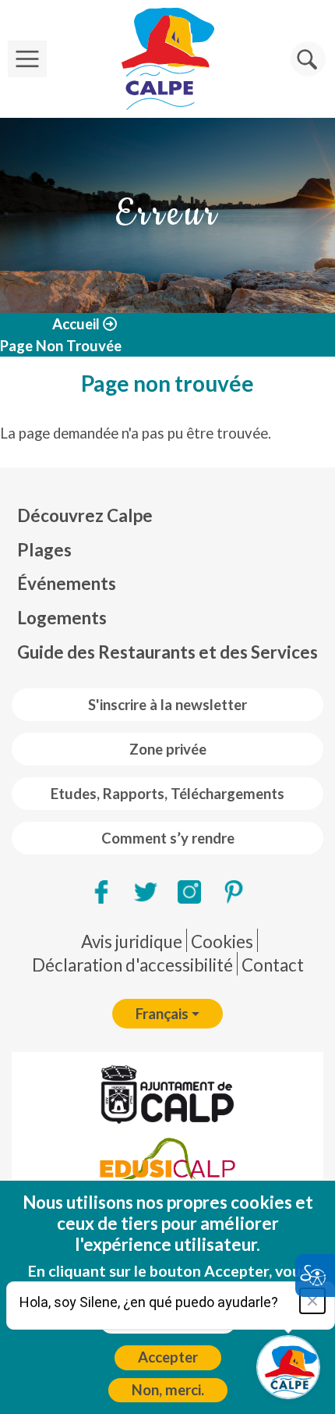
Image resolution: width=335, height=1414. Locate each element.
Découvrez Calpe (85, 515)
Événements (66, 583)
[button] (308, 58)
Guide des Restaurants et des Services (167, 652)
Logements (62, 617)
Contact (273, 964)
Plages (44, 549)
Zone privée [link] (167, 749)
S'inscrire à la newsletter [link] (167, 704)
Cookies (222, 941)
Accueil (76, 323)
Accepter (168, 1357)
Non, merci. (168, 1389)
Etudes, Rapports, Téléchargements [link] (167, 793)
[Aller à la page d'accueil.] (167, 59)
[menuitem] (167, 516)
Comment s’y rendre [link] (168, 838)
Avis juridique (131, 941)
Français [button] (162, 1013)
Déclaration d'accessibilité (132, 964)
